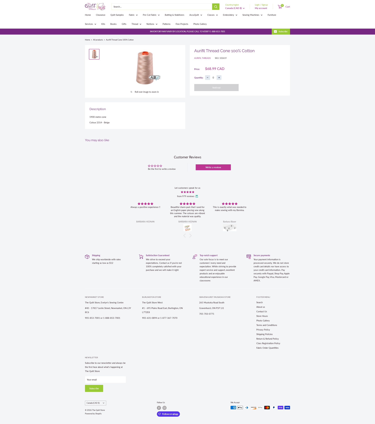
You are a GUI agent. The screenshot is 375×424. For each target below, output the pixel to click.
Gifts (124, 24)
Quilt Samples (117, 14)
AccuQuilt (194, 14)
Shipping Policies (264, 334)
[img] (187, 192)
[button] (185, 235)
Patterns (167, 24)
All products (98, 40)
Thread (135, 24)
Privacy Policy (263, 329)
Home (88, 14)
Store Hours (262, 316)
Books (113, 24)
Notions (150, 24)
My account (261, 8)
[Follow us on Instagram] (164, 408)
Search (259, 302)
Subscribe (283, 31)
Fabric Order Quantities (267, 347)
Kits (103, 24)
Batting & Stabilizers (174, 14)
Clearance (100, 14)
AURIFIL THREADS (202, 58)
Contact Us (261, 311)
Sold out (216, 87)
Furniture (272, 14)
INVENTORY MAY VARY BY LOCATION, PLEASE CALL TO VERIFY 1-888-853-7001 (187, 31)
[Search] (215, 6)
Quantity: (198, 77)
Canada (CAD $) (93, 403)
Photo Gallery (200, 24)
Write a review (213, 167)
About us (260, 307)
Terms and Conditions (266, 325)
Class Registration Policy (268, 343)
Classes (211, 14)
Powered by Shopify (93, 413)
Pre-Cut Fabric (149, 14)
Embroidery (228, 14)
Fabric (131, 14)
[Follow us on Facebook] (159, 408)
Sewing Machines (250, 14)
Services (89, 24)
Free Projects (182, 24)
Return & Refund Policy (267, 338)
